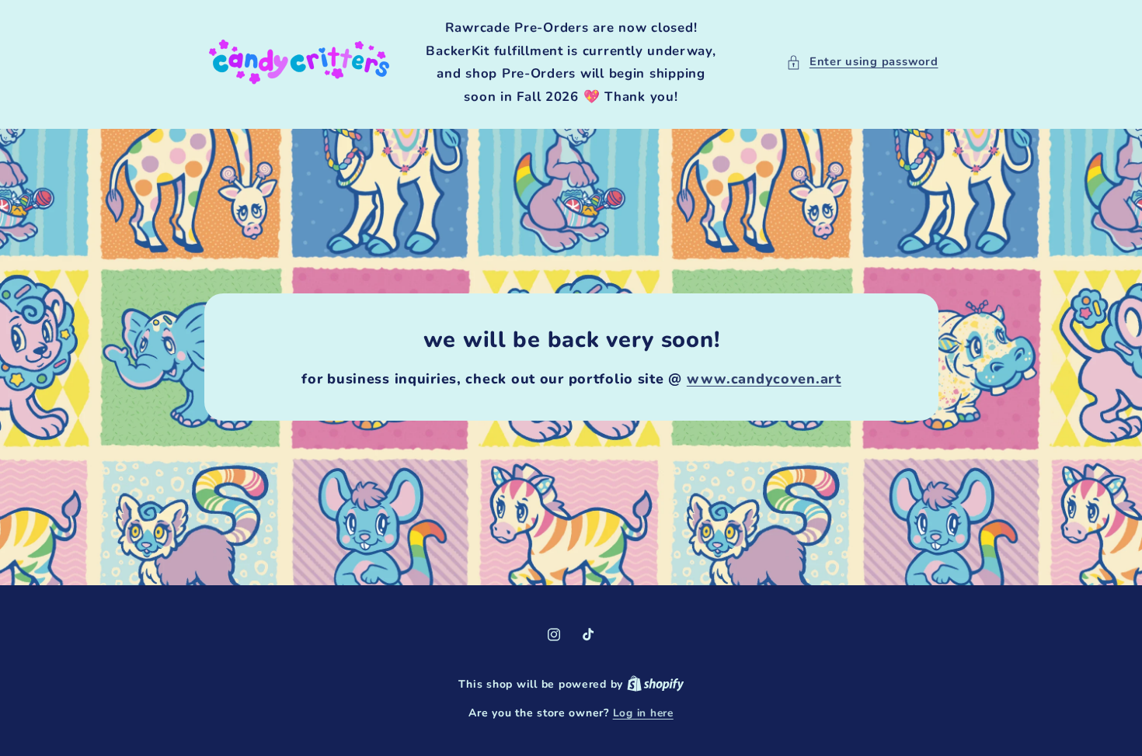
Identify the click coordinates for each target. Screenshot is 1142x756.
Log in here (643, 713)
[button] (862, 62)
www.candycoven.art (763, 378)
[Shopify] (655, 684)
